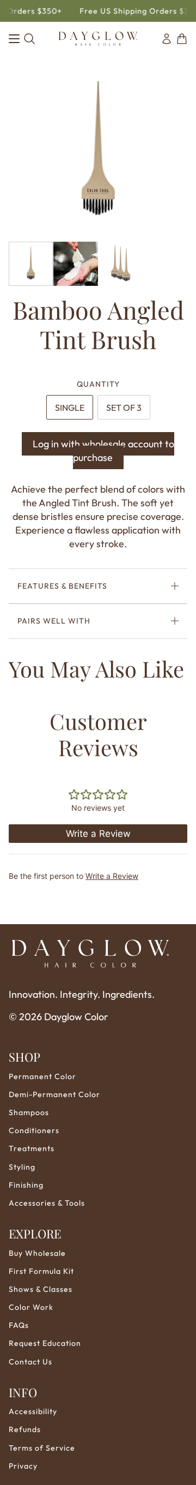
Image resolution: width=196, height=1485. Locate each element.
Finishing (26, 1185)
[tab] (69, 407)
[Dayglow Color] (98, 39)
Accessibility (33, 1411)
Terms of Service (42, 1448)
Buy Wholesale (37, 1253)
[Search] (29, 38)
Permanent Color (42, 1076)
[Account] (166, 38)
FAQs (19, 1325)
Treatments (31, 1148)
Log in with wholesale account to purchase (103, 451)
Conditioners (34, 1130)
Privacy (23, 1466)
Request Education (45, 1343)
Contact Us (30, 1362)
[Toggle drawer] (14, 38)
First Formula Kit (41, 1271)
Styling (22, 1167)
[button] (181, 38)
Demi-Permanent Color (54, 1094)
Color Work (31, 1307)
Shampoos (29, 1112)
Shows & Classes (40, 1289)
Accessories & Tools (47, 1203)
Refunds (25, 1429)
